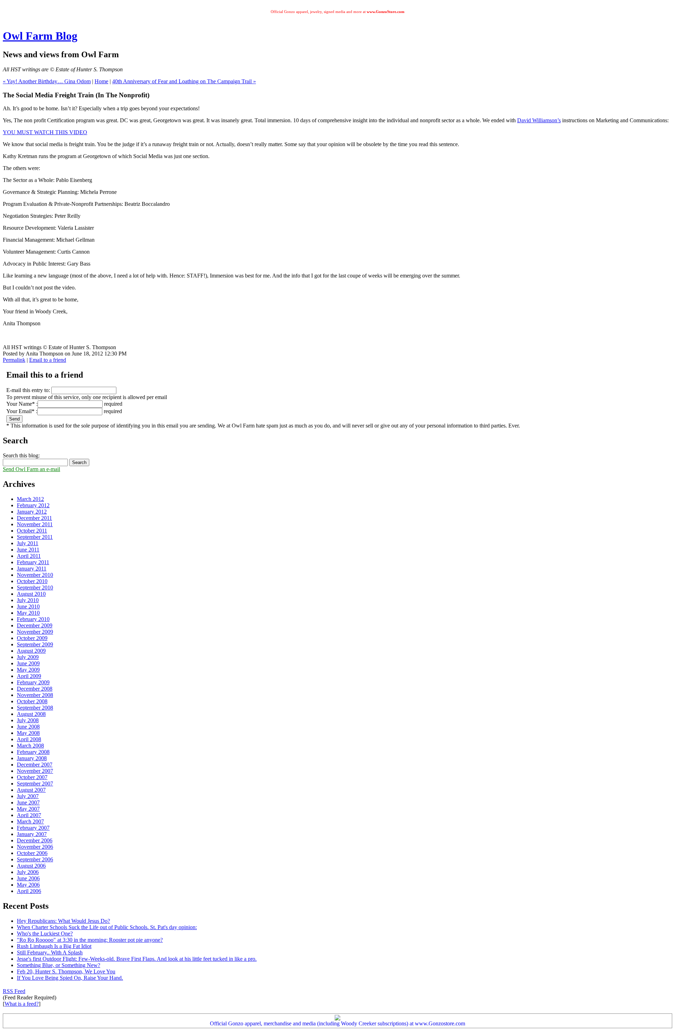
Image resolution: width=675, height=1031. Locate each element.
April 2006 (29, 891)
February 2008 (33, 752)
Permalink (14, 360)
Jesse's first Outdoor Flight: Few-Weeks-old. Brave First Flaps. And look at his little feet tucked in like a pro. (137, 959)
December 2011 (34, 518)
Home (101, 81)
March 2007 (30, 821)
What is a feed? (22, 1004)
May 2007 (28, 809)
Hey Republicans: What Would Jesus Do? (63, 921)
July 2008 (28, 720)
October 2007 (32, 777)
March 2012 (30, 499)
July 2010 (28, 600)
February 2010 (33, 619)
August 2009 (31, 651)
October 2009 (32, 638)
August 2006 (31, 866)
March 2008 (30, 746)
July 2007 (28, 796)
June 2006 (28, 878)
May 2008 (28, 733)
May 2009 (28, 670)
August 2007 (31, 790)
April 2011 (29, 556)
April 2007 (29, 815)
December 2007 (34, 765)
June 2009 (28, 663)
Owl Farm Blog (40, 36)
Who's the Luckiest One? (45, 934)
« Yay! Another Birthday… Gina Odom (47, 81)
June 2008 (28, 727)
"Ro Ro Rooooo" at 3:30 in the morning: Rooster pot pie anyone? (90, 940)
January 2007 (32, 834)
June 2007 (28, 802)
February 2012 (33, 505)
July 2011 (27, 543)
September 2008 (35, 708)
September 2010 (35, 587)
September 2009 (35, 644)
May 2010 (28, 613)
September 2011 (35, 537)
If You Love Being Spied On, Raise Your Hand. (70, 978)
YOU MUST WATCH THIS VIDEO (45, 132)
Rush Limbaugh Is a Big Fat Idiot (54, 946)
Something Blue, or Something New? (58, 965)
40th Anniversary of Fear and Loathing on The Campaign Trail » (184, 81)
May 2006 (28, 885)
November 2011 (35, 524)
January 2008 (32, 758)
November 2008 (35, 695)
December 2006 (34, 840)
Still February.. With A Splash (50, 952)
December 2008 (34, 689)
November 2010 (35, 575)
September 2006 (35, 859)
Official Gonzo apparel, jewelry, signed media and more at (337, 11)
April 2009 (29, 676)
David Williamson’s (539, 120)
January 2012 (32, 512)
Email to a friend (47, 360)
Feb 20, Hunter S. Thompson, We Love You (66, 971)
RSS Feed (14, 991)
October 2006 (32, 853)
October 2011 (32, 531)
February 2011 (33, 562)
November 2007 (35, 771)
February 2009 (33, 682)
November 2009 (35, 632)
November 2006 (35, 847)
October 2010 (32, 581)
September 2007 (35, 784)
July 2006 (28, 872)
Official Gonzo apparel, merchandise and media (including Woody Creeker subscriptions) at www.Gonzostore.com (337, 1023)
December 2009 (34, 625)
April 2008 (29, 739)
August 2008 (31, 714)
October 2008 (32, 701)
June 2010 (28, 606)
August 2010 (31, 594)
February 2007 (33, 828)
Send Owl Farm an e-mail (31, 469)
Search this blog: (21, 455)
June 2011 (28, 550)
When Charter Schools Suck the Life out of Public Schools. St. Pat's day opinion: (107, 927)
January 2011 (31, 569)
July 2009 (28, 657)
